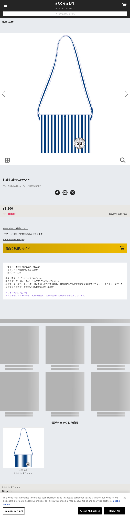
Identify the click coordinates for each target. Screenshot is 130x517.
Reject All (114, 510)
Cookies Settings (14, 510)
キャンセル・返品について (16, 228)
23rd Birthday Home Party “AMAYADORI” (22, 185)
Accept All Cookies (90, 510)
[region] (65, 505)
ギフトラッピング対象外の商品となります (23, 233)
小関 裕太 (8, 22)
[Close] (124, 498)
